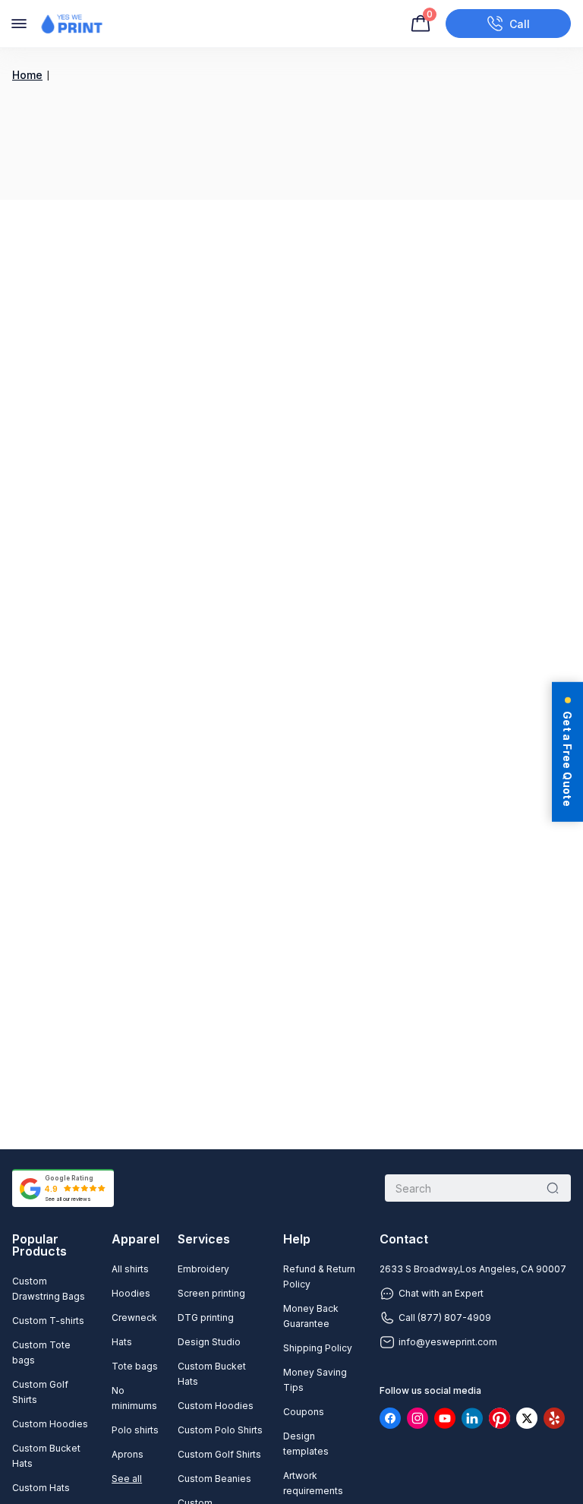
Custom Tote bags (41, 1352)
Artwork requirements (313, 1483)
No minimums (134, 1398)
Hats (122, 1342)
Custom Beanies (214, 1478)
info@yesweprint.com (448, 1342)
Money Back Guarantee (311, 1316)
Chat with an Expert (441, 1293)
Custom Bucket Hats (46, 1455)
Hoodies (131, 1293)
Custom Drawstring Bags (48, 1288)
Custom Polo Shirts (220, 1430)
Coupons (303, 1411)
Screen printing (211, 1293)
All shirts (130, 1269)
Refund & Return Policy (319, 1276)
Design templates (306, 1443)
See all (127, 1478)
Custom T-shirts (48, 1320)
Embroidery (203, 1269)
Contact (404, 1239)
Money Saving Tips (315, 1380)
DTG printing (206, 1317)
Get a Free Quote (567, 759)
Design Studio (209, 1342)
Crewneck (134, 1317)
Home (27, 74)
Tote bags (135, 1366)
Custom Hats (41, 1487)
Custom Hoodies (50, 1424)
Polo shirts (135, 1430)
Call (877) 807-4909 (445, 1317)
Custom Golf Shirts (40, 1392)
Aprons (127, 1454)
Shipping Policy (317, 1348)
